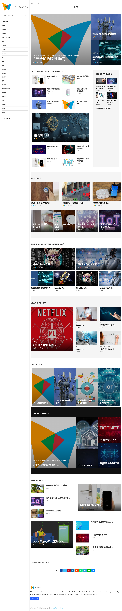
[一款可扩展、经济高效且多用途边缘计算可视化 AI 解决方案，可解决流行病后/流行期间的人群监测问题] (76, 191)
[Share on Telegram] (85, 570)
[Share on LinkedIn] (72, 570)
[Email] (9, 118)
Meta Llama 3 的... (43, 264)
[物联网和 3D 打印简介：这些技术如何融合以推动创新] (87, 221)
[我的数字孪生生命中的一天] (109, 455)
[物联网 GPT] (60, 127)
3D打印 (4, 104)
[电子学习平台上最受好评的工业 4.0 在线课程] (110, 314)
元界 (3, 57)
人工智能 (4, 33)
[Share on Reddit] (77, 570)
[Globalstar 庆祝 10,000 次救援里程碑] (64, 278)
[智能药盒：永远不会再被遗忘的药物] (68, 92)
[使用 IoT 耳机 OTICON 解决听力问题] (101, 95)
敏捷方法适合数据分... (107, 349)
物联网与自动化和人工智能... (100, 87)
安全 (3, 65)
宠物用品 (4, 61)
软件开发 (4, 92)
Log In (4, 29)
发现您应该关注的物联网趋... (41, 288)
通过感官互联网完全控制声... (111, 87)
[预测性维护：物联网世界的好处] (68, 162)
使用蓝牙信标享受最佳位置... (103, 522)
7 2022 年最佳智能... (101, 203)
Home (32, 3)
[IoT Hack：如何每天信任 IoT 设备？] (87, 442)
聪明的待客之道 (6, 88)
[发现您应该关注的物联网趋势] (106, 52)
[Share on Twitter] (65, 570)
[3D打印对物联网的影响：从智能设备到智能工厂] (68, 79)
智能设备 (4, 73)
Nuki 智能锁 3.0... (53, 76)
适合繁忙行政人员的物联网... (58, 498)
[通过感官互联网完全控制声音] (112, 81)
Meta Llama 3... (82, 288)
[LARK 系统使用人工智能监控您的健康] (52, 534)
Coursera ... (80, 325)
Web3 (3, 100)
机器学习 (4, 53)
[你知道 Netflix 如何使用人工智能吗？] (52, 329)
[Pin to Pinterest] (69, 570)
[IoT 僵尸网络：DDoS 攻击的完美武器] (109, 430)
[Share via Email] (93, 570)
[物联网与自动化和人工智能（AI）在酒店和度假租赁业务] (101, 81)
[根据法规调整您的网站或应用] (112, 95)
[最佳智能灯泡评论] (37, 513)
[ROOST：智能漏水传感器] (64, 221)
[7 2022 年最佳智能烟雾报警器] (107, 191)
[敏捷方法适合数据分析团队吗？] (110, 338)
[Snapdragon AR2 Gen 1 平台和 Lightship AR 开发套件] (39, 149)
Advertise (5, 22)
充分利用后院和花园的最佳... (103, 547)
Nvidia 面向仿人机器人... (91, 264)
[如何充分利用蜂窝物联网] (106, 27)
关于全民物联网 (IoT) (49, 59)
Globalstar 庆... (59, 288)
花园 (3, 81)
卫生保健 (4, 45)
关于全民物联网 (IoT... (46, 464)
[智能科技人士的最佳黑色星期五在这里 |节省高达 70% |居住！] (68, 149)
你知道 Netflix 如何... (44, 344)
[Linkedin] (7, 118)
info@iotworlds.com (58, 608)
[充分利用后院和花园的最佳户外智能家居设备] (82, 550)
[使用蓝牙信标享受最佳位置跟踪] (82, 525)
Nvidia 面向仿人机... (106, 288)
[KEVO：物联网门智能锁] (45, 191)
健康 (3, 41)
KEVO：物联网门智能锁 (40, 203)
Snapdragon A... (53, 146)
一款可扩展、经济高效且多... (73, 203)
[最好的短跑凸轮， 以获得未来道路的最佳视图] (37, 488)
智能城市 (4, 69)
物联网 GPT (41, 135)
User (3, 25)
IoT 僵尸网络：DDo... (108, 440)
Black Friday (6, 37)
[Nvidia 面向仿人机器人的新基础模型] (110, 278)
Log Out (4, 108)
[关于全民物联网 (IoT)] (61, 39)
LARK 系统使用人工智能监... (49, 541)
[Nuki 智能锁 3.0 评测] (39, 79)
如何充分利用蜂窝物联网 (104, 34)
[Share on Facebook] (61, 570)
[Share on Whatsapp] (81, 570)
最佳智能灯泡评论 (53, 510)
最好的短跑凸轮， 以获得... (57, 485)
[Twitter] (4, 118)
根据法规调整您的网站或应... (111, 101)
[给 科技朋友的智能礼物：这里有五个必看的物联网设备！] (39, 92)
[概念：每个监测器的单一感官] (42, 221)
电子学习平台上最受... (107, 325)
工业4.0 (4, 49)
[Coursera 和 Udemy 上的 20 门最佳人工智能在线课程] (86, 338)
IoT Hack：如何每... (86, 465)
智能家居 (4, 85)
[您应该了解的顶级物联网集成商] (109, 387)
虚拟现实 (4, 96)
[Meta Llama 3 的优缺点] (87, 278)
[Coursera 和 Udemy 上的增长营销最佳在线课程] (86, 314)
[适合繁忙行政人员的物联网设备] (110, 221)
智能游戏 (4, 77)
